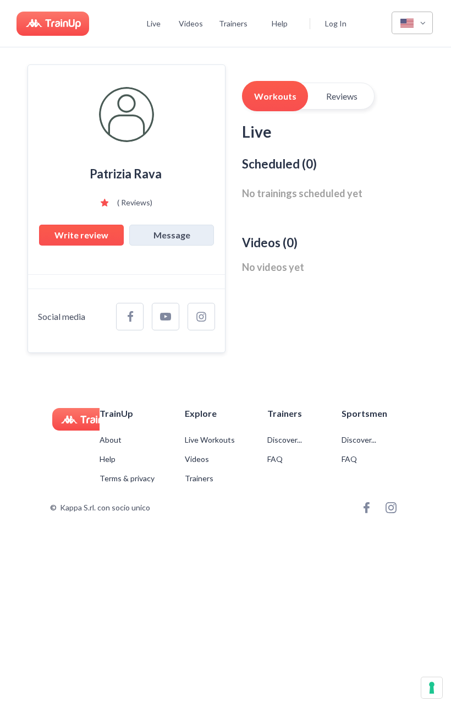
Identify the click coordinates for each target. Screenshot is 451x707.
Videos (191, 23)
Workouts (275, 96)
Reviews (342, 96)
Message (171, 235)
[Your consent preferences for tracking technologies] (431, 687)
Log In (335, 23)
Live (154, 23)
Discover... (285, 440)
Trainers (233, 23)
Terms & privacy (127, 478)
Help (280, 23)
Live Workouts (210, 440)
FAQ (275, 459)
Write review (81, 235)
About (111, 440)
